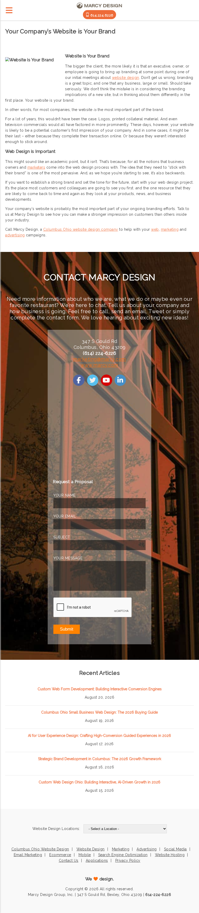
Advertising (147, 849)
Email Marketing (28, 855)
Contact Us (69, 860)
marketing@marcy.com (99, 359)
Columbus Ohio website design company (80, 229)
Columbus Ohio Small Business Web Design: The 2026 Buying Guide (99, 712)
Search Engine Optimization (123, 855)
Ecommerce (60, 855)
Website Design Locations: (56, 829)
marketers (36, 167)
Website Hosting (170, 855)
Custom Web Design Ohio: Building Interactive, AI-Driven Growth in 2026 (99, 782)
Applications (97, 860)
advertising (15, 235)
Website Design (90, 849)
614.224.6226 (101, 15)
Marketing (121, 849)
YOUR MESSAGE (67, 558)
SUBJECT (61, 537)
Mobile (85, 855)
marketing (170, 229)
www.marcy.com (99, 365)
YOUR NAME (64, 495)
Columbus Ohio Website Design (40, 849)
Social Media (175, 849)
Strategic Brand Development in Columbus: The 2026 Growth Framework (99, 759)
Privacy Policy (127, 860)
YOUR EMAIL (64, 516)
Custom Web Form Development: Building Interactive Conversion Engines (100, 689)
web (155, 229)
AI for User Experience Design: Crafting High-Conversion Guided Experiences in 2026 (99, 736)
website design (125, 78)
